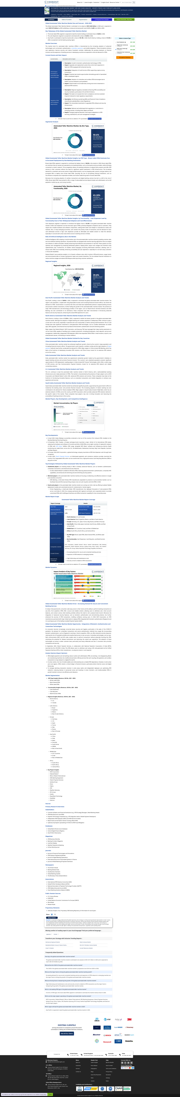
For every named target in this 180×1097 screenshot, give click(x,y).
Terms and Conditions (111, 1068)
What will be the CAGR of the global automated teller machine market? (63, 965)
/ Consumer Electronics (51, 5)
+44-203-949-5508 (98, 1055)
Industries (78, 1065)
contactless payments (77, 48)
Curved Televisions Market (86, 948)
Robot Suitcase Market (85, 942)
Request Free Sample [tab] (102, 19)
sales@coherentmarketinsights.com (56, 1062)
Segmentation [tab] (83, 19)
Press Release (94, 1065)
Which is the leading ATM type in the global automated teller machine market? (65, 989)
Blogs (92, 1071)
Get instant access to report (94, 118)
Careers (92, 1081)
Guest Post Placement (96, 1074)
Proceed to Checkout (124, 57)
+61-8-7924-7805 (112, 1055)
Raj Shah (48, 920)
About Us (78, 1062)
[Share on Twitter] (55, 914)
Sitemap (108, 1077)
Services (78, 1068)
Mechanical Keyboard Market (53, 942)
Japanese (48, 934)
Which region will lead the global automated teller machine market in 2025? (65, 1006)
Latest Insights (88, 2)
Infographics (94, 1068)
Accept (50, 1094)
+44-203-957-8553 (88, 1055)
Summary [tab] (51, 19)
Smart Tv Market (50, 948)
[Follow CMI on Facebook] (128, 1062)
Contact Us (78, 1071)
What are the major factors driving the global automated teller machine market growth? (68, 972)
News (92, 1077)
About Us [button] (79, 2)
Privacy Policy (43, 1094)
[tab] (51, 19)
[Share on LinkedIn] (52, 914)
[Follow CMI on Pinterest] (131, 1062)
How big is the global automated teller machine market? (60, 956)
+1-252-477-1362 (74, 1055)
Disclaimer (108, 1074)
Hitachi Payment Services (62, 456)
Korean (55, 934)
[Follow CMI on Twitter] (125, 1062)
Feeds (107, 1081)
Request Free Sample (89, 155)
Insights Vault (105, 2)
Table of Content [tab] (66, 19)
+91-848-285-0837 (126, 1055)
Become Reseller (110, 1062)
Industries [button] (96, 2)
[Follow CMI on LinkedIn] (122, 1062)
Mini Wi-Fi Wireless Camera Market (88, 945)
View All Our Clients (67, 1033)
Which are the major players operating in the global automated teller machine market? (68, 996)
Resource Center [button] (114, 2)
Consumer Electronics (101, 14)
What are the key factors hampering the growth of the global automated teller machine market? (70, 980)
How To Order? (109, 1065)
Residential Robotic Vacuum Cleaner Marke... (56, 945)
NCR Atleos (59, 446)
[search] (133, 2)
